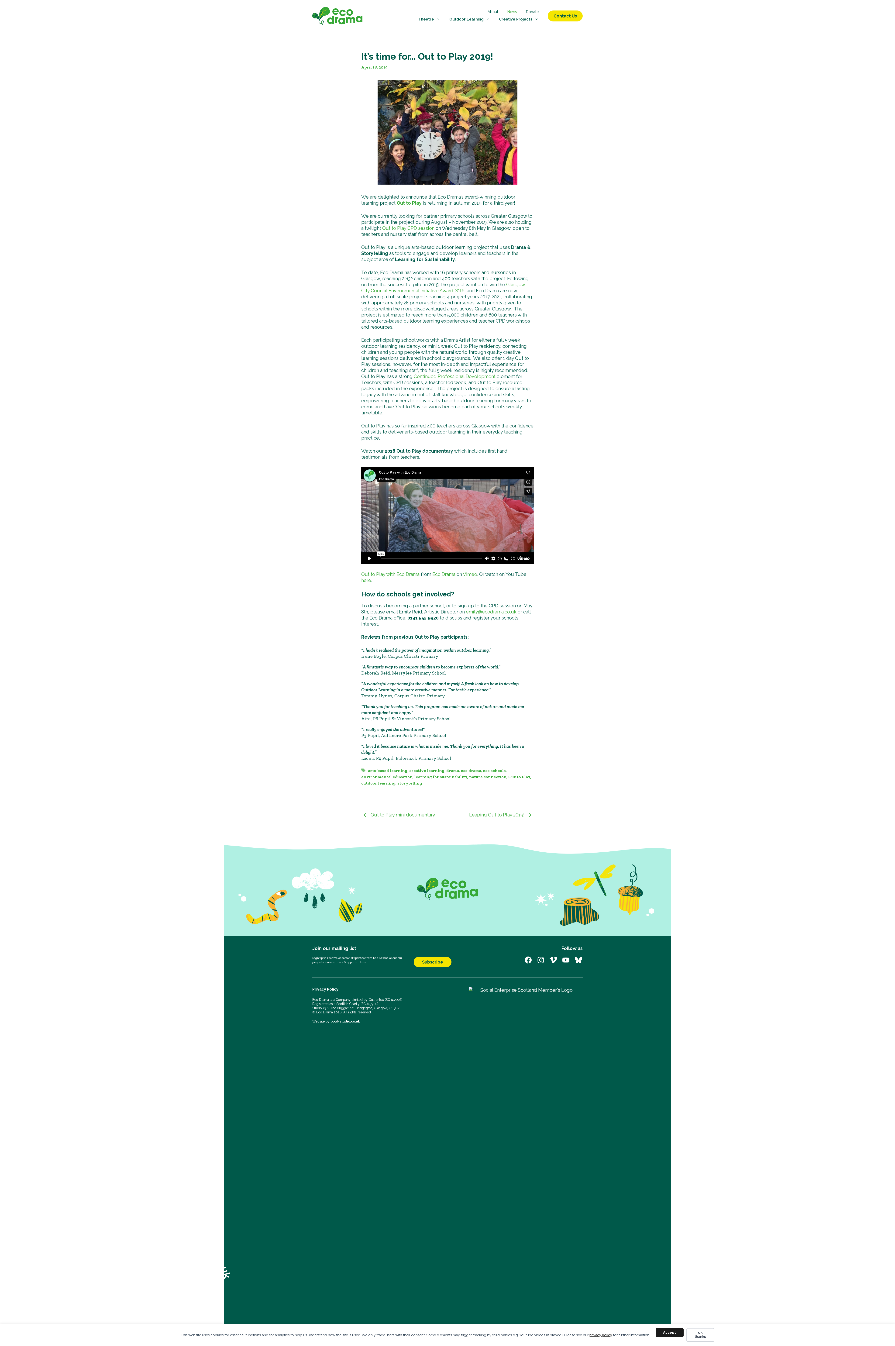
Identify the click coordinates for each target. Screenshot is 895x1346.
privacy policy (600, 1335)
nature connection (487, 776)
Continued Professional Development (455, 376)
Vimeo (470, 574)
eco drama (471, 770)
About (493, 12)
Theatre (426, 19)
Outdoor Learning (466, 19)
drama (452, 770)
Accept (669, 1332)
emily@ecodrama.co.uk (491, 612)
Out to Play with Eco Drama (390, 574)
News (512, 12)
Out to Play (409, 203)
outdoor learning (378, 783)
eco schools (494, 770)
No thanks (700, 1335)
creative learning (426, 770)
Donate (532, 12)
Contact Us (565, 16)
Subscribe (432, 962)
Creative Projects (515, 19)
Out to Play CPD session (408, 228)
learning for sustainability (440, 776)
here (366, 580)
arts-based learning (387, 770)
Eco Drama (443, 574)
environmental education (387, 776)
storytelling (409, 783)
